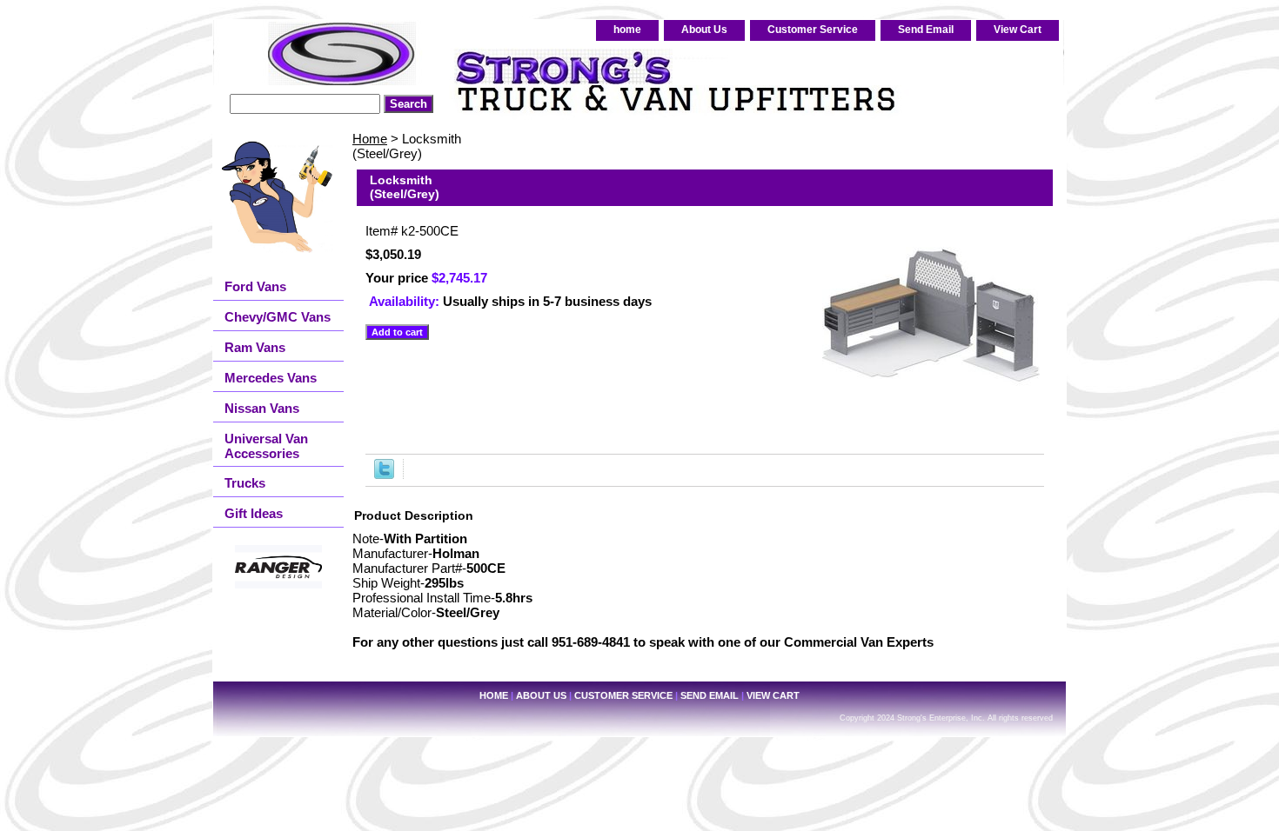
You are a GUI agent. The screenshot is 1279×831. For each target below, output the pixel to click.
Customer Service (812, 29)
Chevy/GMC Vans (277, 316)
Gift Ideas (253, 513)
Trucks (244, 482)
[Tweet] (384, 474)
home (627, 29)
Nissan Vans (261, 408)
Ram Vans (254, 347)
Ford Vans (255, 286)
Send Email (926, 29)
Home (369, 138)
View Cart (1017, 29)
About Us (704, 29)
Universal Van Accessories (266, 446)
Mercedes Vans (270, 377)
